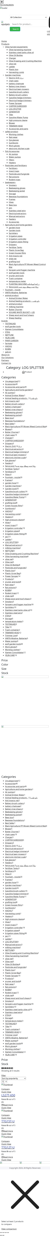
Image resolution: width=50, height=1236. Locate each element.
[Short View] (12, 1068)
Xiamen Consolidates (14, 329)
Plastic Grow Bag (16, 250)
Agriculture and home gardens (18, 224)
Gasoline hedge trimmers (20, 97)
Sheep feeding (15, 318)
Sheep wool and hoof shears (21, 315)
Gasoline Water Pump (18, 117)
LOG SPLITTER (15, 109)
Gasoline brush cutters (19, 92)
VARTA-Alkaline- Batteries (16, 292)
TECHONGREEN (7, 5)
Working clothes (16, 134)
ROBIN (8, 349)
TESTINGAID (10, 323)
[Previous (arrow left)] (1, 1235)
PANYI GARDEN (11, 340)
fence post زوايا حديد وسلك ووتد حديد (24, 287)
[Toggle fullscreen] (3, 1232)
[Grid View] (2, 1068)
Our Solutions (7, 357)
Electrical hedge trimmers (20, 100)
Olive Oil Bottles (16, 55)
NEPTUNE (9, 335)
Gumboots (13, 143)
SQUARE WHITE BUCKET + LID (22, 312)
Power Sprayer (15, 103)
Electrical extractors (17, 213)
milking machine (16, 306)
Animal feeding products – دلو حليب (24, 301)
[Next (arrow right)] (3, 1235)
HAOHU (8, 346)
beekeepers (10, 182)
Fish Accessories (12, 151)
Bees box (13, 205)
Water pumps (15, 157)
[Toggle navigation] (2, 38)
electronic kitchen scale (19, 148)
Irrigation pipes (15, 236)
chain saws (13, 80)
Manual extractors (17, 216)
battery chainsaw (16, 83)
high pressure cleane (18, 120)
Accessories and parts (18, 128)
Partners (5, 360)
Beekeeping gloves (17, 188)
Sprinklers (13, 233)
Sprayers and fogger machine (22, 270)
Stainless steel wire (17, 210)
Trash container (16, 278)
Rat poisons (14, 176)
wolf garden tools (16, 273)
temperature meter (17, 281)
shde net (13, 258)
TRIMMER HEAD (16, 126)
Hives (11, 202)
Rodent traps (14, 179)
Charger (12, 58)
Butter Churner (15, 309)
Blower (12, 123)
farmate (8, 343)
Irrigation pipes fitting (18, 241)
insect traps (14, 171)
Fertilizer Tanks (15, 247)
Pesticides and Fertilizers (16, 165)
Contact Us (6, 363)
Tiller (11, 114)
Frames (12, 199)
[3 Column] (5, 1068)
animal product (12, 295)
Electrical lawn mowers (19, 89)
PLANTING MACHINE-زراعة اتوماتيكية (24, 284)
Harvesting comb (16, 72)
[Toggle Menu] (1, 2)
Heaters (12, 162)
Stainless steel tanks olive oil (21, 52)
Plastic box (13, 69)
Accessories (14, 222)
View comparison (9, 1229)
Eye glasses (14, 140)
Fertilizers (13, 168)
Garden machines (13, 75)
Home (4, 41)
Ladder (12, 66)
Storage (12, 193)
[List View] (10, 1068)
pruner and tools (16, 275)
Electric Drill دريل (16, 78)
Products (5, 44)
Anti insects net (15, 256)
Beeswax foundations (18, 196)
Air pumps (13, 154)
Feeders (12, 219)
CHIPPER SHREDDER (18, 106)
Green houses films (17, 253)
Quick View (6, 1092)
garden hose (14, 227)
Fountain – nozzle (12, 289)
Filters (11, 160)
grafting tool (14, 261)
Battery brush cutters (18, 95)
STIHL (7, 332)
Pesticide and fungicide (19, 174)
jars (10, 208)
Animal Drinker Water (18, 298)
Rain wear (13, 137)
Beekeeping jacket (17, 191)
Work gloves (14, 145)
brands (4, 321)
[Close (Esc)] (8, 1232)
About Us (5, 354)
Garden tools (14, 230)
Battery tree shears (17, 86)
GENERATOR (14, 112)
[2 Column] (8, 1068)
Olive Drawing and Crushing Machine (25, 61)
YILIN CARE (10, 337)
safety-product (11, 131)
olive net (12, 63)
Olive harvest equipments (16, 47)
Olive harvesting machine (20, 49)
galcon (8, 352)
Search (16, 29)
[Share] (6, 1232)
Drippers (13, 244)
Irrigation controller (17, 239)
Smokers (13, 185)
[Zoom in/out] (1, 1232)
